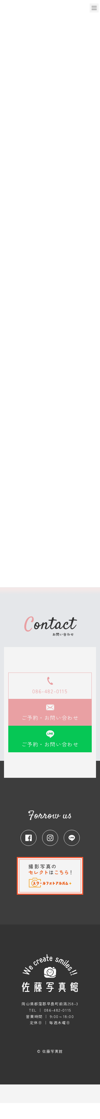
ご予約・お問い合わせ (50, 717)
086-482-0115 (49, 691)
